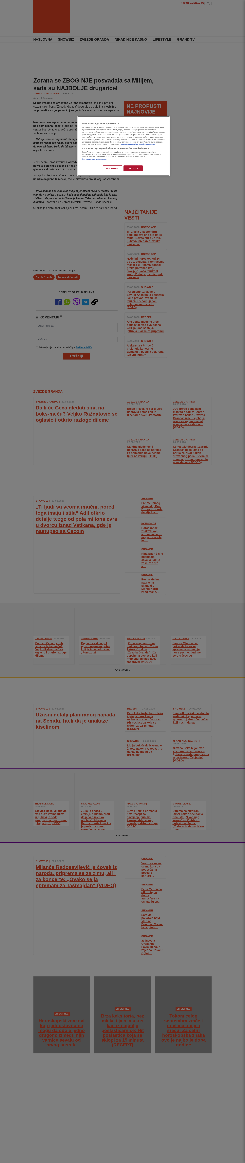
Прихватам (133, 168)
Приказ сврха (112, 168)
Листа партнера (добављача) (94, 159)
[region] (123, 146)
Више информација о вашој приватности (137, 144)
